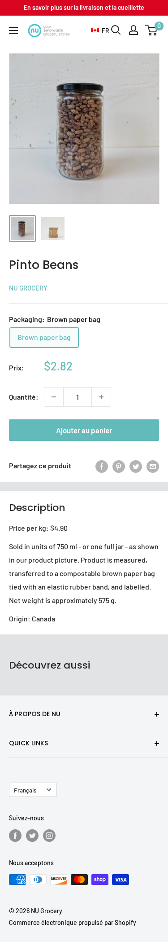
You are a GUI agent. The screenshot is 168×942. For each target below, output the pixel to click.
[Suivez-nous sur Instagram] (49, 835)
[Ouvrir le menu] (13, 30)
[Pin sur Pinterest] (118, 466)
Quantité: (24, 396)
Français (25, 790)
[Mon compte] (133, 30)
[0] (151, 30)
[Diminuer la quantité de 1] (53, 396)
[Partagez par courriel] (152, 466)
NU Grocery (28, 288)
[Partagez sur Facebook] (101, 466)
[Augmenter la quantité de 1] (101, 396)
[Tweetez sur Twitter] (135, 466)
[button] (100, 31)
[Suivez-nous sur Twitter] (32, 835)
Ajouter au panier (84, 430)
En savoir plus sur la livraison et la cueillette (84, 7)
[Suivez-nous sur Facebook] (15, 835)
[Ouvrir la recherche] (116, 30)
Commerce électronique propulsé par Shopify (72, 922)
